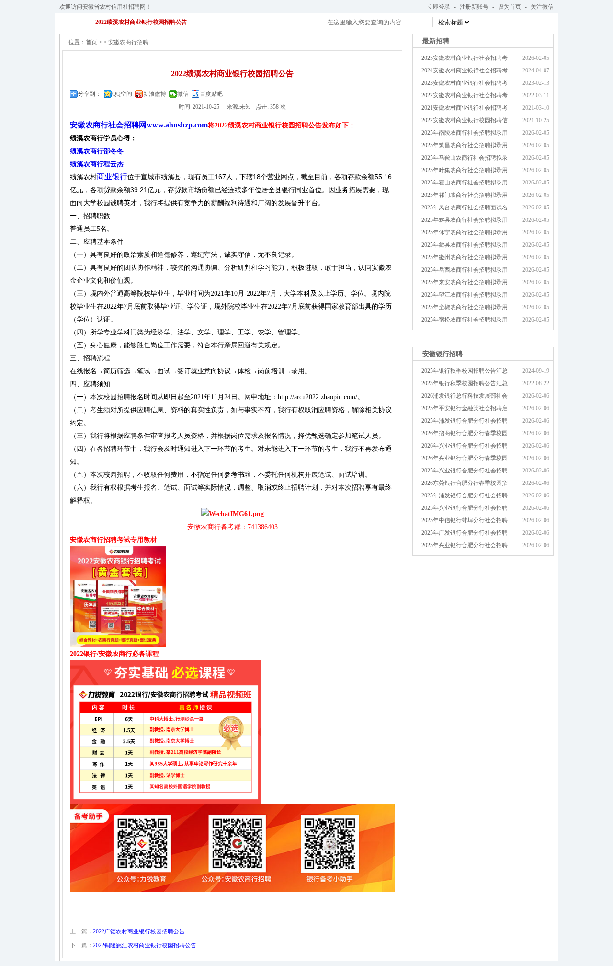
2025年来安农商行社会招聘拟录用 (464, 282)
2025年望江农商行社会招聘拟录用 (464, 294)
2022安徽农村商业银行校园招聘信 (464, 120)
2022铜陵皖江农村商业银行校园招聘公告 (144, 945)
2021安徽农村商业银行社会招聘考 (464, 107)
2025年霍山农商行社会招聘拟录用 (464, 182)
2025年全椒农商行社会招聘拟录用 (464, 307)
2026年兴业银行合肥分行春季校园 (464, 458)
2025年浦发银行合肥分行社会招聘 (464, 420)
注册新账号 (474, 6)
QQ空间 (122, 94)
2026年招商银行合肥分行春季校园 (464, 433)
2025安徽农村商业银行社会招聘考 (464, 58)
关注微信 (542, 6)
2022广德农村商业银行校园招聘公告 (139, 931)
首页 (91, 42)
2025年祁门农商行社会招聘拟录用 (464, 195)
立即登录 (438, 6)
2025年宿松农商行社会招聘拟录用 (464, 319)
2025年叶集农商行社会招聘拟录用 (464, 170)
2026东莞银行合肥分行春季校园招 (464, 483)
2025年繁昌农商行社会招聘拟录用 (464, 145)
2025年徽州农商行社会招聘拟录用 (464, 257)
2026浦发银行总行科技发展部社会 (464, 395)
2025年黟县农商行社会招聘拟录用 (464, 220)
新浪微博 (154, 94)
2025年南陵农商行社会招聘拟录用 (464, 132)
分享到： (89, 94)
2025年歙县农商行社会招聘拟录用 (464, 245)
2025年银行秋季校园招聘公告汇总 (464, 371)
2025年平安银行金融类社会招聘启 (464, 408)
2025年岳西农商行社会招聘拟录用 (464, 269)
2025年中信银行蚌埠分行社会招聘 (464, 520)
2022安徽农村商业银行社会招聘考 (464, 95)
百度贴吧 (211, 94)
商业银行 (112, 176)
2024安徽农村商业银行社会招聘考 (464, 70)
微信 (183, 94)
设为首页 (509, 6)
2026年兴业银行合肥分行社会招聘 (464, 445)
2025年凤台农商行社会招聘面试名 (464, 207)
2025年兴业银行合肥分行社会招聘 (464, 470)
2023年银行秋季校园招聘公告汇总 (464, 383)
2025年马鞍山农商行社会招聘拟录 (464, 157)
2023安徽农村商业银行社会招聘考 (464, 83)
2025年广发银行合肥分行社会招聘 (464, 532)
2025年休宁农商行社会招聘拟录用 (464, 232)
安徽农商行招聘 (128, 42)
